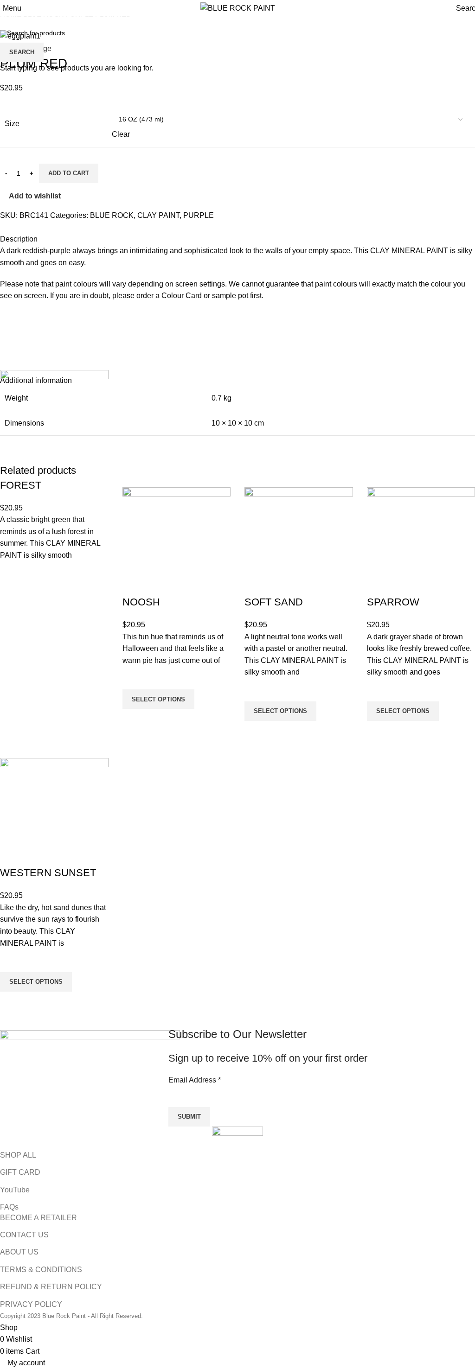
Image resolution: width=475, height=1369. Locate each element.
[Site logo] (237, 8)
